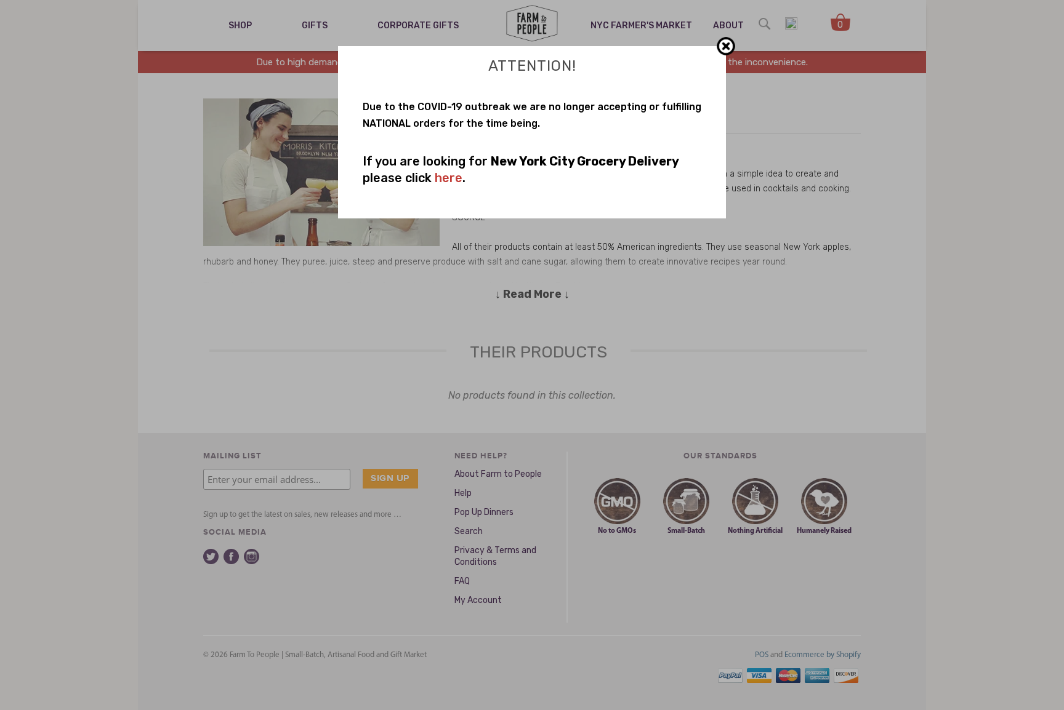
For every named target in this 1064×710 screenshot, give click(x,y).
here (448, 177)
